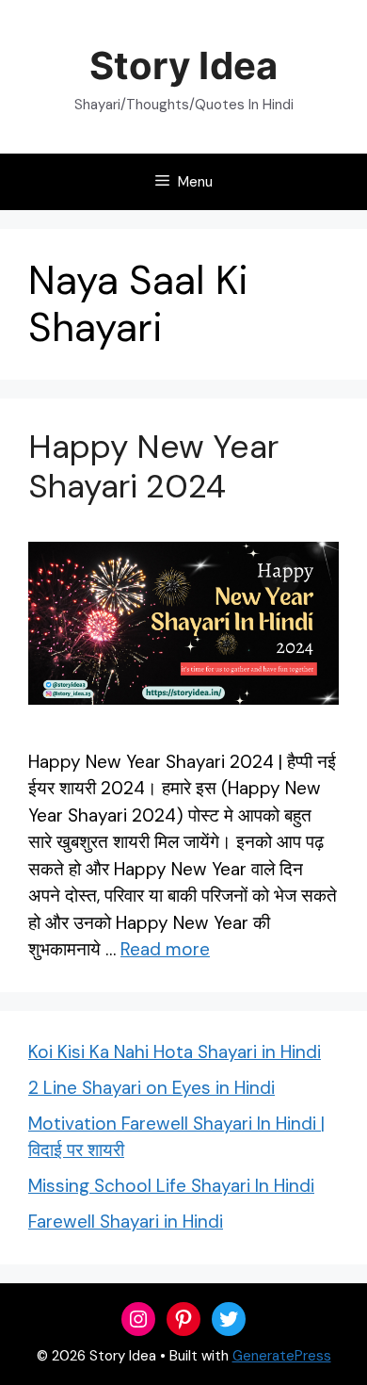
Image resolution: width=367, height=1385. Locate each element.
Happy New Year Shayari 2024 (153, 466)
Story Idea (183, 65)
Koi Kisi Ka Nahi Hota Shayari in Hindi (174, 1052)
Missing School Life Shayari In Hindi (171, 1186)
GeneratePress (281, 1355)
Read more (165, 949)
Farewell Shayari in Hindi (125, 1221)
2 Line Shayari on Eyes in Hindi (151, 1088)
